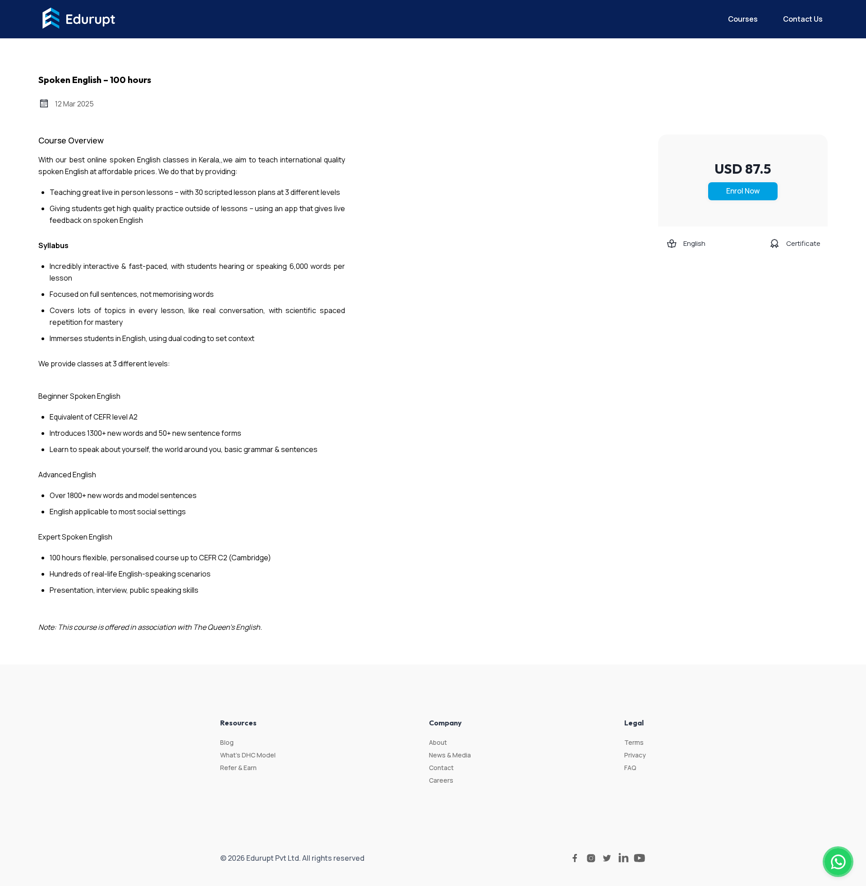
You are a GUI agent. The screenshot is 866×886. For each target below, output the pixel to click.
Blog (227, 742)
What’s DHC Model (248, 755)
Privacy (635, 755)
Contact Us (803, 19)
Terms (634, 742)
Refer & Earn (238, 767)
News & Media (450, 755)
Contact (441, 767)
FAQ (630, 767)
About (438, 742)
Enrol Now (743, 191)
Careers (441, 780)
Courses (743, 19)
